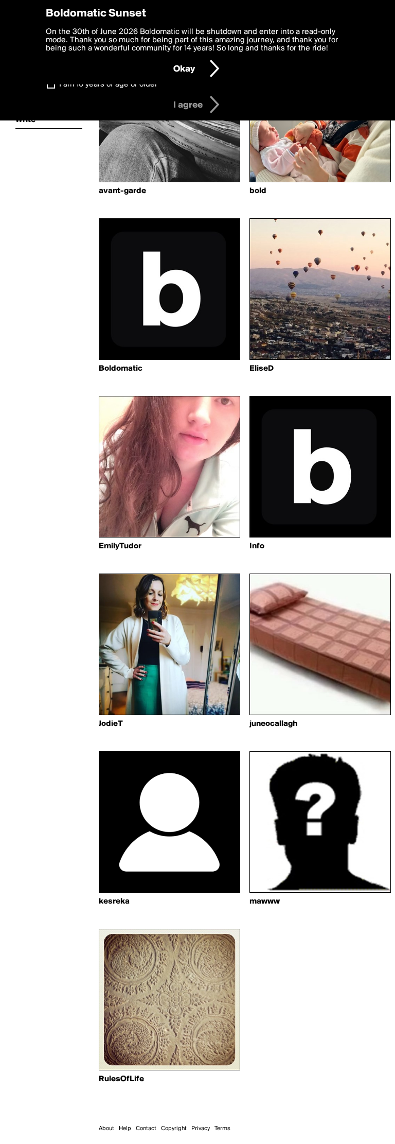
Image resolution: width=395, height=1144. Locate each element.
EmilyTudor (120, 546)
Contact (146, 1128)
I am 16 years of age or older (108, 84)
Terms (222, 1128)
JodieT (111, 724)
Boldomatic (120, 369)
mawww (264, 901)
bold (257, 191)
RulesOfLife (121, 1079)
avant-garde (122, 191)
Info (256, 546)
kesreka (114, 901)
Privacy (200, 1128)
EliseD (261, 369)
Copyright (174, 1128)
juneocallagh (273, 724)
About (106, 1128)
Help (125, 1128)
